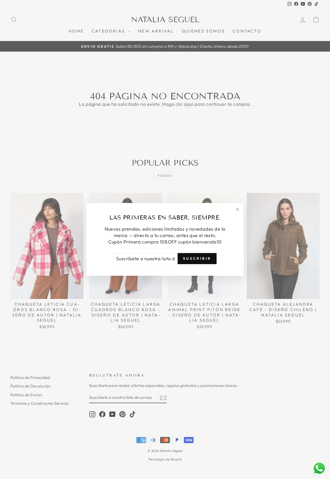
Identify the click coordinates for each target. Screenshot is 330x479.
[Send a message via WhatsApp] (319, 468)
